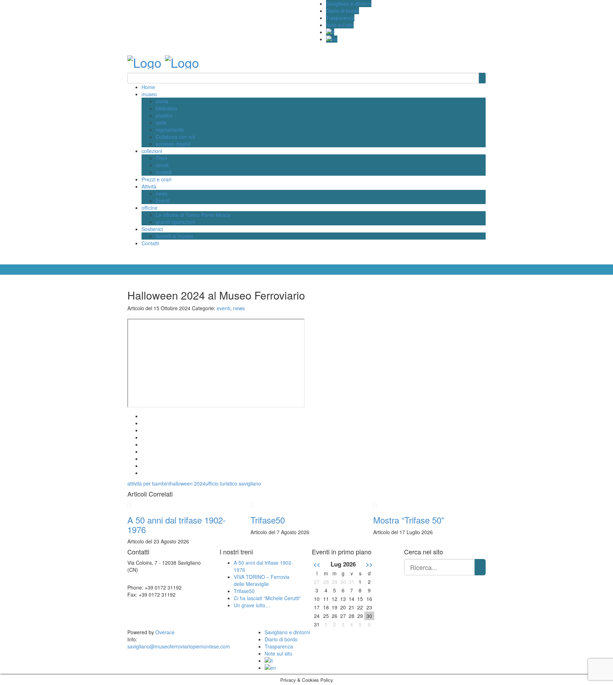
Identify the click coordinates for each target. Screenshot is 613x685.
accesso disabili (173, 143)
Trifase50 (267, 520)
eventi (223, 308)
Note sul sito (340, 24)
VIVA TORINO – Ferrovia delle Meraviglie (261, 580)
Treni (161, 157)
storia (162, 101)
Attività (149, 186)
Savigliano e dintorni (348, 3)
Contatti (150, 243)
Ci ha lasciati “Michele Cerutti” (267, 598)
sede (161, 122)
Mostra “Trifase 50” (408, 520)
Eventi (163, 200)
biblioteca (166, 108)
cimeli (162, 165)
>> (369, 564)
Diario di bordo (342, 10)
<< (316, 564)
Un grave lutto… (252, 605)
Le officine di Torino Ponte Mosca (193, 214)
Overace (165, 632)
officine (150, 207)
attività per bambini (148, 483)
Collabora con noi (175, 136)
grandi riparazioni (175, 221)
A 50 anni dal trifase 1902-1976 (176, 524)
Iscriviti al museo (174, 236)
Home (148, 87)
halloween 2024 (187, 483)
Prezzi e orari (156, 179)
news (161, 193)
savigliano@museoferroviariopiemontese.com (178, 646)
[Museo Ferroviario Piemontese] (144, 60)
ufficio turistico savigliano (233, 483)
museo (149, 94)
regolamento (170, 129)
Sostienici (152, 228)
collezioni (152, 150)
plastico (164, 115)
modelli (164, 172)
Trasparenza (340, 17)
